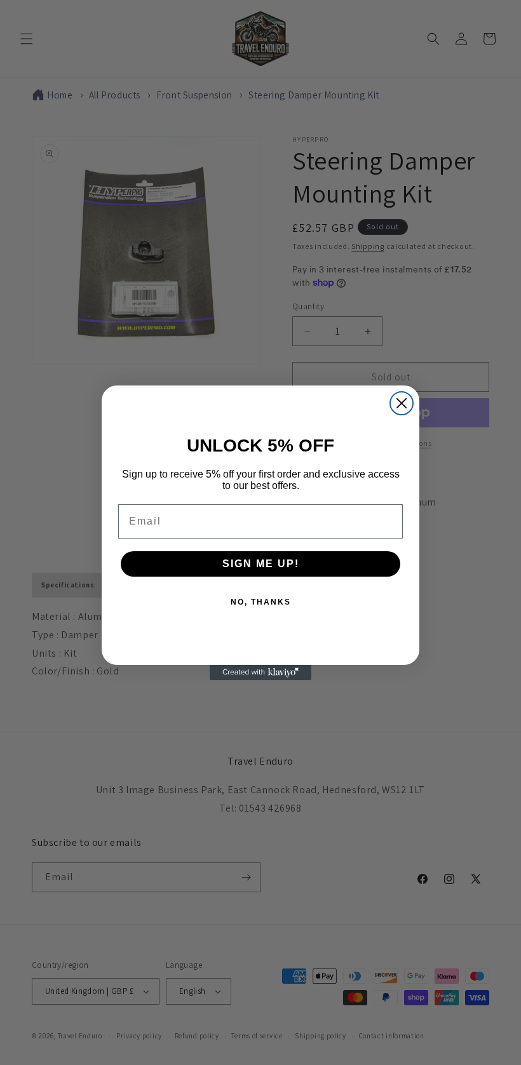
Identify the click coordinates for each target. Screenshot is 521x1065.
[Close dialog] (401, 403)
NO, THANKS (261, 602)
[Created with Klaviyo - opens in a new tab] (260, 672)
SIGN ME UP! (260, 563)
